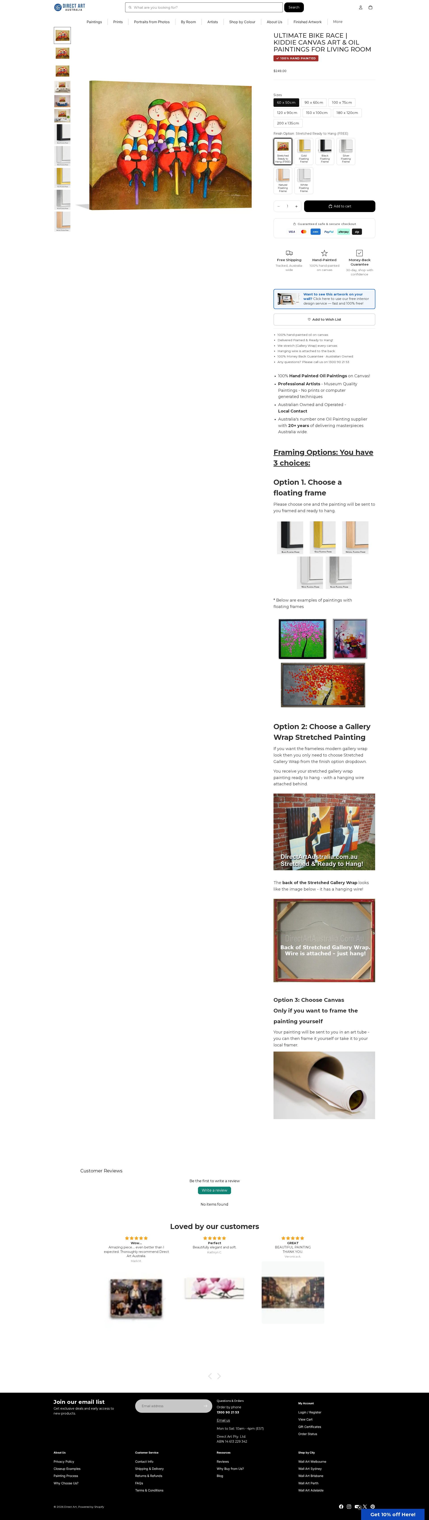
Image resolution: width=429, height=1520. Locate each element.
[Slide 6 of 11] (62, 115)
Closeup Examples (67, 1469)
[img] (136, 1238)
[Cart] (370, 7)
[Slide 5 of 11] (62, 101)
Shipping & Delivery (149, 1469)
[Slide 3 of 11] (62, 71)
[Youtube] (357, 1506)
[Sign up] (205, 1406)
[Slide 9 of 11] (62, 178)
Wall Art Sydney (310, 1469)
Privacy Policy (64, 1461)
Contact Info (144, 1461)
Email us (223, 1420)
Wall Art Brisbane (310, 1476)
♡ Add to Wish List (324, 319)
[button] (393, 1514)
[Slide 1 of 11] (62, 35)
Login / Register (309, 1412)
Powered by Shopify (91, 1506)
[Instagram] (349, 1506)
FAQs (139, 1483)
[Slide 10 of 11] (62, 200)
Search (294, 7)
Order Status (307, 1434)
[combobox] (204, 7)
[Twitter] (365, 1506)
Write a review (214, 1190)
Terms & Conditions (149, 1490)
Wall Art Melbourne (312, 1461)
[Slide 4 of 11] (62, 87)
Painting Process (66, 1476)
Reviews (223, 1461)
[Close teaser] (360, 1507)
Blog (220, 1476)
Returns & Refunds (148, 1476)
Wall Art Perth (308, 1483)
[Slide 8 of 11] (62, 156)
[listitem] (338, 22)
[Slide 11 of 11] (62, 222)
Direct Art (70, 1506)
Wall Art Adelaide (311, 1490)
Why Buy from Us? (230, 1469)
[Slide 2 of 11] (62, 53)
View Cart (305, 1419)
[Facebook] (341, 1506)
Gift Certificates (309, 1427)
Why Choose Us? (66, 1483)
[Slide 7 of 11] (62, 134)
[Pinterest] (372, 1506)
